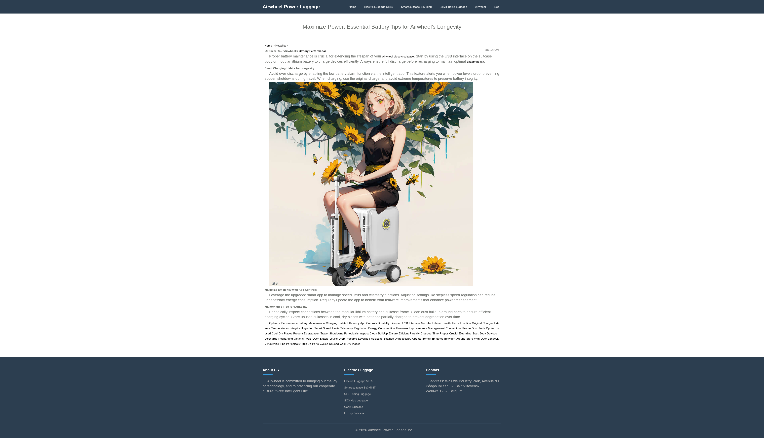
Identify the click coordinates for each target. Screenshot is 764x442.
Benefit (426, 338)
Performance (289, 323)
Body (482, 333)
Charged (426, 333)
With (477, 338)
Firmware (402, 328)
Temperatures (280, 328)
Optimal (299, 338)
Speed (327, 328)
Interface (414, 323)
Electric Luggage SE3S (378, 6)
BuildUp (383, 333)
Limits (335, 328)
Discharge (271, 338)
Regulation (360, 328)
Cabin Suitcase (353, 406)
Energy (372, 328)
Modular (426, 323)
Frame (466, 328)
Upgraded (307, 328)
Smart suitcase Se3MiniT (417, 6)
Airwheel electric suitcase (398, 56)
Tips (282, 343)
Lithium (436, 323)
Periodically (351, 333)
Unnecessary (403, 338)
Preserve (351, 338)
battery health (475, 61)
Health (446, 323)
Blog (496, 6)
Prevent (298, 333)
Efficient (404, 333)
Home (352, 6)
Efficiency (353, 323)
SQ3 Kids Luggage (356, 400)
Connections (453, 328)
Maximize (273, 343)
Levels (333, 338)
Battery (303, 323)
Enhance (437, 338)
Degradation (312, 333)
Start (475, 333)
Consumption (386, 328)
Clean (373, 333)
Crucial (453, 333)
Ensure (393, 333)
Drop (342, 338)
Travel (324, 333)
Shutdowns (336, 333)
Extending (465, 333)
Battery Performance (312, 50)
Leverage (364, 338)
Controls (371, 323)
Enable (324, 338)
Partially (415, 333)
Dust (474, 328)
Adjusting (377, 338)
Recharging (285, 338)
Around (460, 338)
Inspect (364, 333)
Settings (389, 338)
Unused (334, 343)
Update (416, 338)
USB (405, 323)
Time (436, 333)
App (362, 323)
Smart (318, 328)
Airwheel (480, 6)
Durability (384, 323)
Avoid (308, 338)
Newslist (280, 45)
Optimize (274, 323)
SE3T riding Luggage (453, 6)
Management (436, 328)
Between (449, 338)
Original (477, 323)
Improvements (418, 328)
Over (316, 338)
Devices (492, 333)
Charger (488, 323)
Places (288, 333)
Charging (331, 323)
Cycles (490, 328)
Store (469, 338)
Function (465, 323)
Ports (481, 328)
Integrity (295, 328)
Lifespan (396, 323)
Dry (281, 333)
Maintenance (317, 323)
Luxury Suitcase (354, 413)
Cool (275, 333)
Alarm (455, 323)
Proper (444, 333)
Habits (342, 323)
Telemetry (346, 328)
